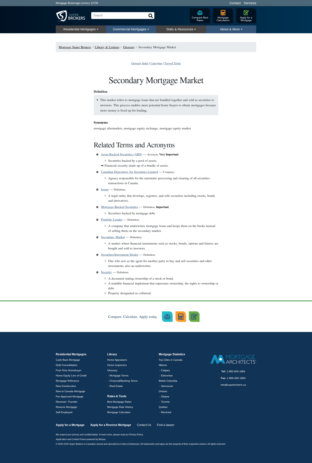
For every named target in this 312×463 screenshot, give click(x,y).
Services (250, 3)
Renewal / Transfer (66, 401)
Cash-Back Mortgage (68, 359)
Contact (235, 3)
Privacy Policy (136, 434)
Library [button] (112, 354)
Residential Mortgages (79, 29)
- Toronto (164, 401)
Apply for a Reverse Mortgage (110, 424)
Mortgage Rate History (120, 407)
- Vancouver (166, 386)
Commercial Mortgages (129, 29)
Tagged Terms (172, 63)
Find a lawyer (165, 424)
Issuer (105, 189)
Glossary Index (139, 63)
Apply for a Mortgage (70, 424)
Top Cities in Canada (170, 359)
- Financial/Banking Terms (122, 380)
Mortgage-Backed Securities (119, 207)
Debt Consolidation (66, 365)
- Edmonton (166, 375)
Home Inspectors (117, 365)
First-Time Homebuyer (68, 370)
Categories (156, 63)
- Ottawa (164, 396)
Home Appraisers (117, 359)
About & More (230, 29)
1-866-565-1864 (236, 378)
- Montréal (165, 412)
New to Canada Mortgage (70, 391)
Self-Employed (64, 412)
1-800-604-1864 (236, 371)
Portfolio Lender (111, 219)
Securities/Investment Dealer (119, 254)
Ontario (163, 391)
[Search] (150, 16)
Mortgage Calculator (119, 412)
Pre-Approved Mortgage (69, 396)
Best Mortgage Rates (119, 401)
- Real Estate (115, 386)
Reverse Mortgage (66, 407)
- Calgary (164, 370)
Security (106, 272)
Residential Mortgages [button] (71, 354)
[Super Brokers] (72, 16)
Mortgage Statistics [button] (172, 354)
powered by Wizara (95, 439)
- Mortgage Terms (117, 375)
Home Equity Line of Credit (71, 375)
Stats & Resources (179, 29)
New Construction (66, 386)
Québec (163, 407)
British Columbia (168, 380)
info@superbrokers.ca (233, 384)
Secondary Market (113, 237)
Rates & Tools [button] (116, 396)
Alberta (163, 365)
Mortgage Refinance (67, 380)
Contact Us (144, 424)
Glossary (112, 370)
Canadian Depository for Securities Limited (129, 172)
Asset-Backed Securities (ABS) (121, 154)
